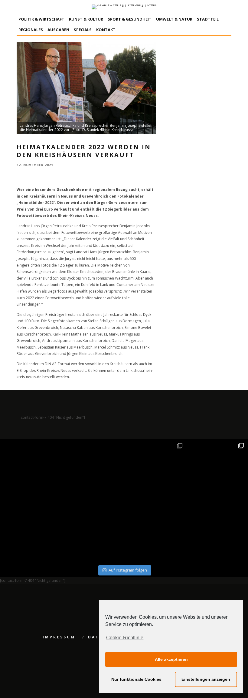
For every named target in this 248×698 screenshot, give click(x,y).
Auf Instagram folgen (128, 570)
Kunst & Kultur (86, 19)
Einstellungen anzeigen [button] (205, 679)
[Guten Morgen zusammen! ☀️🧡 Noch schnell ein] (155, 532)
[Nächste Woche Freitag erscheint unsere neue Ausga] (32, 532)
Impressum (59, 637)
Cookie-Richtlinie (124, 637)
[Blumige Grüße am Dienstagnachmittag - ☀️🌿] (216, 532)
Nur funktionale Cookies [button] (136, 679)
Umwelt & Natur (174, 19)
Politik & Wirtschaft (41, 19)
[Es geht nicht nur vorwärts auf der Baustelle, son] (32, 470)
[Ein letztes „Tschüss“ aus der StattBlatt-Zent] (93, 470)
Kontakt (106, 29)
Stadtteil (208, 19)
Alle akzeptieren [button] (171, 659)
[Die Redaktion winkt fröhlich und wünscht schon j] (93, 532)
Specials (83, 29)
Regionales (30, 29)
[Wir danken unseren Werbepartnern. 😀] (155, 470)
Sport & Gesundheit (130, 19)
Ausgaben (58, 29)
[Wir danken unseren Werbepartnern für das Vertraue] (216, 470)
